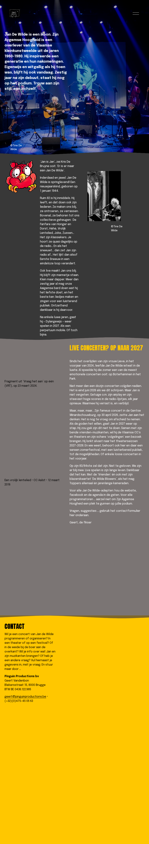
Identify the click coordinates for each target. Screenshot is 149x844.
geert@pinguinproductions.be (25, 696)
